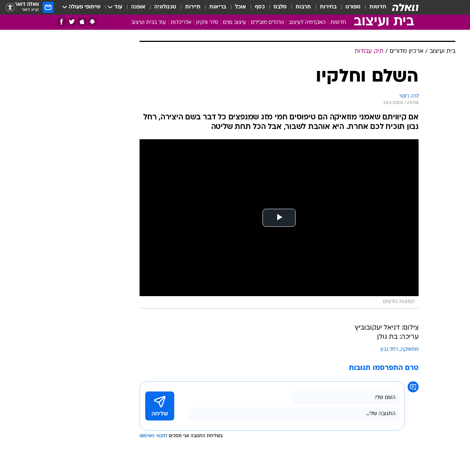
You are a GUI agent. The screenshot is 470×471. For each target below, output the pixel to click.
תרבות (303, 7)
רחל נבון (389, 349)
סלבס (280, 7)
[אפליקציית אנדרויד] (92, 21)
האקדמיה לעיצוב (307, 22)
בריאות (217, 7)
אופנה (138, 7)
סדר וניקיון (207, 22)
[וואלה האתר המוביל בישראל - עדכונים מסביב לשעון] (405, 7)
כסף (260, 7)
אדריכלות (181, 22)
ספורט (353, 7)
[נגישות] (10, 7)
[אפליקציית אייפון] (82, 21)
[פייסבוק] (61, 21)
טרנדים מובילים (267, 22)
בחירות (328, 7)
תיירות (192, 7)
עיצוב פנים (234, 22)
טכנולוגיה (165, 7)
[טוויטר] (71, 21)
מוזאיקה (410, 349)
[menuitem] (373, 7)
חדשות (377, 7)
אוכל (240, 7)
